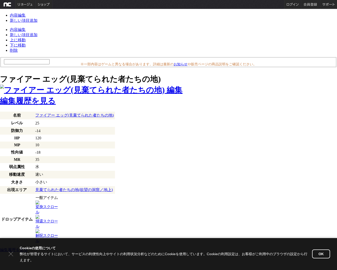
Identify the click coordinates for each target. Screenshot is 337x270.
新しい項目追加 (23, 20)
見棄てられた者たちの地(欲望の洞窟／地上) (74, 190)
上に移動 (18, 40)
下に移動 (18, 45)
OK (321, 254)
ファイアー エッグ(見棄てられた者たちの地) (74, 115)
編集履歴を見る (28, 100)
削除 (14, 50)
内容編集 (18, 15)
